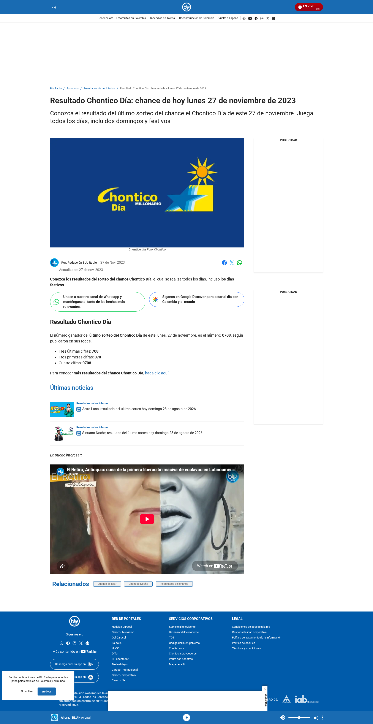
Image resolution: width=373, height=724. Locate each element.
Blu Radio (56, 88)
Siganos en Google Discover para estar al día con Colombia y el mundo (200, 299)
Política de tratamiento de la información (256, 637)
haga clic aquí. (157, 373)
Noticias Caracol (122, 627)
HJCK (115, 648)
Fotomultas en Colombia (131, 18)
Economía (72, 88)
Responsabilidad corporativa (249, 632)
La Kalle (117, 643)
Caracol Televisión (123, 632)
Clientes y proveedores (183, 653)
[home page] (186, 7)
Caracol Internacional (125, 670)
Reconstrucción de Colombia (196, 18)
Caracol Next (119, 680)
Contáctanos (177, 648)
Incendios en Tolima (162, 18)
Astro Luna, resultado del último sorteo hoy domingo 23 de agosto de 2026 (139, 409)
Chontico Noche (138, 583)
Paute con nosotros (181, 659)
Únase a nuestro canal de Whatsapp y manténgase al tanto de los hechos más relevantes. (94, 302)
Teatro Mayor (120, 664)
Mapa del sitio (177, 664)
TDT (171, 637)
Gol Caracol (119, 637)
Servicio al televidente (182, 627)
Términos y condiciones (246, 648)
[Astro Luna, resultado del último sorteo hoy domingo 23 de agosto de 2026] (62, 409)
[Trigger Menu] (54, 7)
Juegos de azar (107, 583)
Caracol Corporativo (124, 675)
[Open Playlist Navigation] (322, 717)
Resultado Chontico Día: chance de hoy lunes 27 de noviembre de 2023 (163, 88)
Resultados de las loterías (99, 88)
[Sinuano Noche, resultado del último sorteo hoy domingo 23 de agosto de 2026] (62, 433)
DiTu (114, 653)
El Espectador (120, 659)
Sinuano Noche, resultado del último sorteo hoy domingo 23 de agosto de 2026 (142, 433)
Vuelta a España (228, 18)
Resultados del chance (174, 583)
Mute (282, 717)
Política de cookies (243, 643)
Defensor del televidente (184, 632)
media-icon (186, 717)
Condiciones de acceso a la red (251, 627)
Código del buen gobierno (184, 643)
